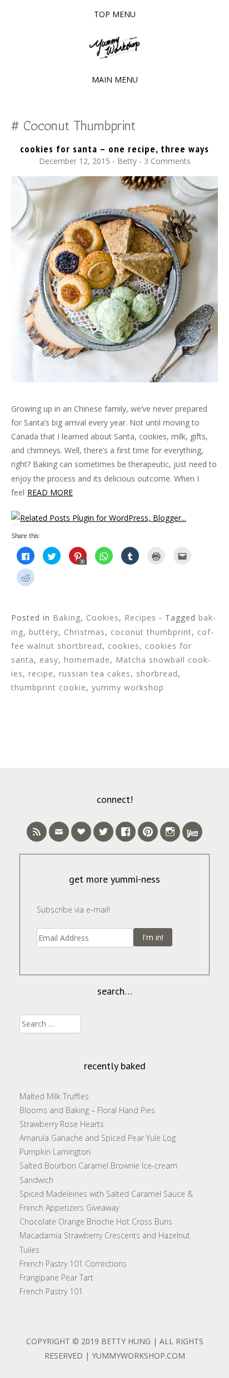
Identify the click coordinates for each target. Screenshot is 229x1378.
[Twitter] (103, 832)
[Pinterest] (148, 832)
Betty (127, 161)
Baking (67, 617)
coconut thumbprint (151, 632)
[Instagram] (170, 832)
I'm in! (152, 937)
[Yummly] (192, 832)
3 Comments (167, 161)
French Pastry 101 (51, 1291)
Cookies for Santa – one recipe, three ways (114, 148)
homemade (87, 659)
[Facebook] (126, 832)
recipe (40, 673)
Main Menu (115, 79)
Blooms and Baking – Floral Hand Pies (87, 1110)
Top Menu (115, 14)
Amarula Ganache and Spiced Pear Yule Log (97, 1138)
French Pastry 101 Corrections (73, 1263)
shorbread (157, 673)
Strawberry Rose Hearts (61, 1124)
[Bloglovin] (81, 832)
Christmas (84, 632)
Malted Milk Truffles (54, 1096)
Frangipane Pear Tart (56, 1277)
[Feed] (37, 832)
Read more (50, 492)
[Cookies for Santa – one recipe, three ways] (114, 379)
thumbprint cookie (48, 687)
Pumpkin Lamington (55, 1151)
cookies (124, 646)
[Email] (59, 832)
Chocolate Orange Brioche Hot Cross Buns (95, 1221)
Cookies (102, 617)
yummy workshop (128, 687)
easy (48, 659)
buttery (43, 632)
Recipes (140, 617)
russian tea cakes (95, 673)
